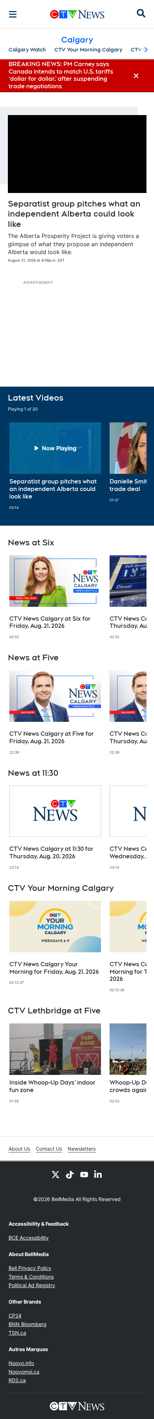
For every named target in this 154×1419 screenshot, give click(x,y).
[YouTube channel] (84, 1174)
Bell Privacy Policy (30, 1268)
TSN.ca (17, 1333)
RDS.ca (17, 1380)
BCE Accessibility (29, 1238)
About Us (19, 1149)
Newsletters (82, 1149)
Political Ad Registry (32, 1285)
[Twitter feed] (55, 1174)
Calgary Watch (27, 50)
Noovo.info (21, 1363)
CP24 (15, 1316)
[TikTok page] (70, 1174)
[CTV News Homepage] (77, 14)
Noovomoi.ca (24, 1372)
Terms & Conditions (31, 1277)
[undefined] (55, 466)
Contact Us (49, 1149)
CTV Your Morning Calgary (88, 50)
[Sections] (13, 14)
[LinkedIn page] (98, 1174)
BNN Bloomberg (28, 1324)
